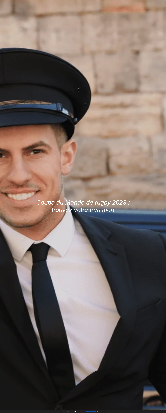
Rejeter (93, 411)
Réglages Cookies (99, 411)
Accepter (88, 411)
